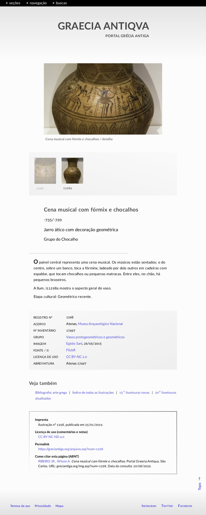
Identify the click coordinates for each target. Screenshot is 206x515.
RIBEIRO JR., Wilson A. (54, 461)
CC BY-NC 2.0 (76, 357)
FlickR (70, 350)
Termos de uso (20, 506)
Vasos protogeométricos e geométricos (95, 337)
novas (134, 392)
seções (14, 3)
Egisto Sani (74, 343)
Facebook (185, 506)
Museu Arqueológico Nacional (100, 324)
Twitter (167, 506)
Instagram (149, 506)
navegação (38, 3)
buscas (61, 3)
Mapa (59, 506)
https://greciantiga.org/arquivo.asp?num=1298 (70, 449)
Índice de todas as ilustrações (93, 392)
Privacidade (43, 506)
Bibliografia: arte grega (51, 392)
